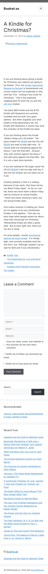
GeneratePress (37, 570)
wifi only (8, 104)
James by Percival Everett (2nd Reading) (24, 531)
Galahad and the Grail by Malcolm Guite (23, 437)
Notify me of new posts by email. (22, 363)
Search (7, 387)
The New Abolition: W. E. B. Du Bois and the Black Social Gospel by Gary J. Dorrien (23, 523)
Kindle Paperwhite (34, 85)
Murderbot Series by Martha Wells (21, 498)
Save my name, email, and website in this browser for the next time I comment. (24, 344)
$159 (24, 141)
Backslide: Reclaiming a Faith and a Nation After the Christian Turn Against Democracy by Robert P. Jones (23, 444)
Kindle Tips (12, 255)
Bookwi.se (11, 8)
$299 (14, 169)
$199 (6, 144)
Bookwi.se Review (13, 88)
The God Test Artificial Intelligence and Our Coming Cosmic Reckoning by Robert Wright (23, 506)
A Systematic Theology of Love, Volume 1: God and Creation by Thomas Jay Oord (23, 484)
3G (31, 101)
